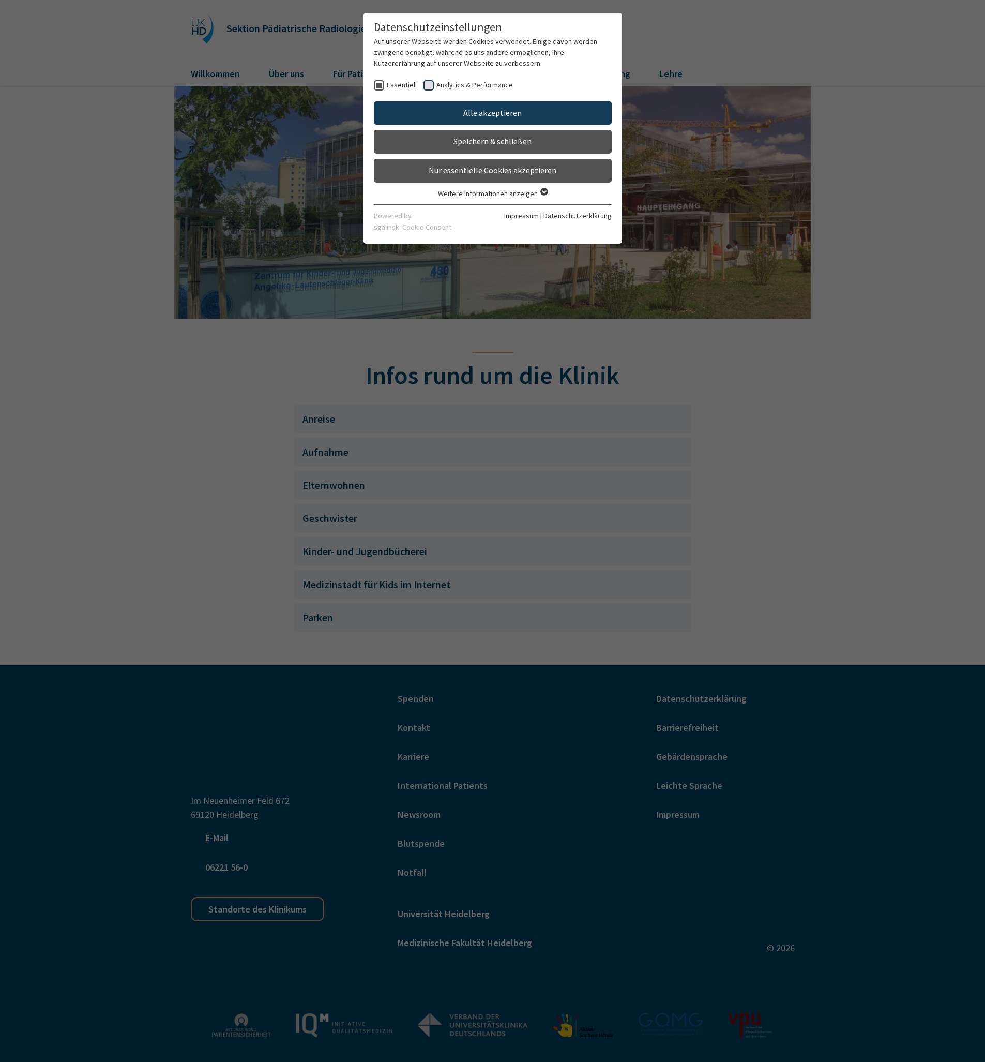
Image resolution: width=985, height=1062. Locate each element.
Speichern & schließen (492, 141)
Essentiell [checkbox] (402, 84)
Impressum (521, 215)
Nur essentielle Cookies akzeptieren (492, 170)
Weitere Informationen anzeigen (488, 193)
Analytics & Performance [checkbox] (474, 84)
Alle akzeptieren (492, 113)
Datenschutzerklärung (577, 215)
